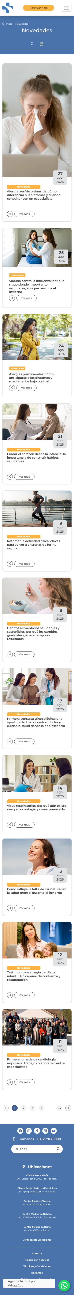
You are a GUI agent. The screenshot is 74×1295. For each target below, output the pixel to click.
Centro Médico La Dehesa (37, 1214)
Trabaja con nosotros (37, 1259)
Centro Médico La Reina (37, 1226)
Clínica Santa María (37, 1175)
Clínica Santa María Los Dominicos (37, 1188)
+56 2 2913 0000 (49, 1139)
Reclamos (37, 1272)
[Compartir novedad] (10, 214)
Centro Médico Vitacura (37, 1201)
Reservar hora (38, 7)
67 (59, 1108)
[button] (32, 44)
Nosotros (37, 1253)
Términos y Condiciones (37, 1266)
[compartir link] (12, 298)
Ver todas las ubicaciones (37, 1239)
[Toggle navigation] (66, 8)
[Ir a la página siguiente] (68, 1108)
